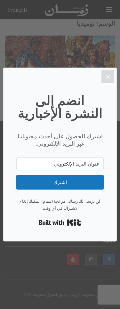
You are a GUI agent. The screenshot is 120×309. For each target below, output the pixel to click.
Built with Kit (60, 222)
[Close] (107, 76)
